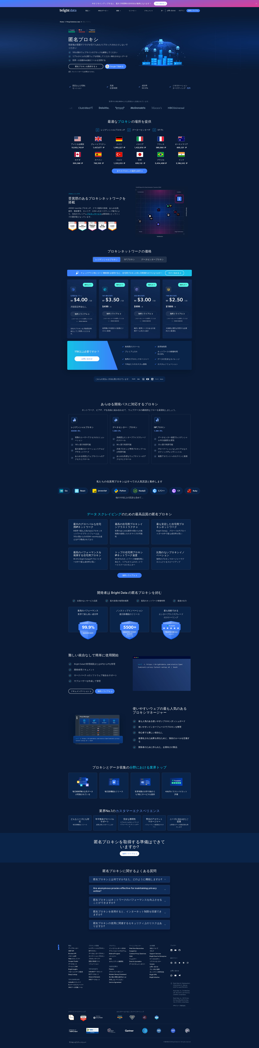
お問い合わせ (171, 10)
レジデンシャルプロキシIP (113, 130)
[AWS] (71, 1017)
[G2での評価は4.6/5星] (82, 31)
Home (62, 22)
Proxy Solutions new (73, 22)
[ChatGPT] (171, 963)
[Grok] (188, 963)
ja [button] (161, 10)
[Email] (175, 975)
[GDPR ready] (173, 1030)
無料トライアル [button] (193, 10)
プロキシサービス (94, 214)
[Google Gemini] (179, 963)
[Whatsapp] (171, 975)
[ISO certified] (159, 1030)
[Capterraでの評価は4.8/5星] (92, 31)
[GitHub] (179, 950)
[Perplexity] (175, 963)
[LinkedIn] (171, 950)
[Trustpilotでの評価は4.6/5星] (71, 31)
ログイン (182, 10)
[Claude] (184, 963)
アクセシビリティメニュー (77, 1042)
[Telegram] (179, 975)
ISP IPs (160, 130)
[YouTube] (175, 950)
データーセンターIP (141, 130)
